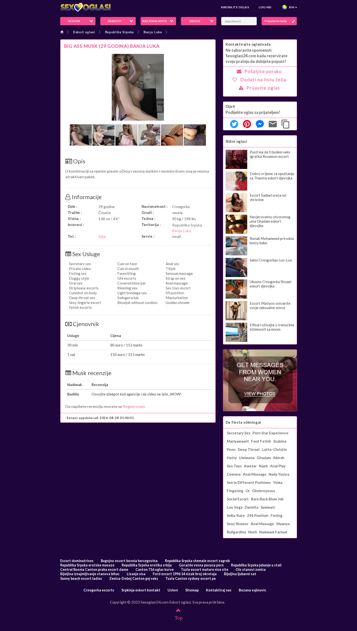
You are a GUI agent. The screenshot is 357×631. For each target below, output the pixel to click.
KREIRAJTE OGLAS (235, 7)
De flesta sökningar (244, 422)
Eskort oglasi (84, 32)
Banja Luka (153, 32)
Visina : (74, 218)
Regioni (74, 21)
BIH (291, 7)
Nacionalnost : (155, 206)
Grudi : (148, 212)
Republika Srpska (119, 32)
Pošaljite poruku (263, 71)
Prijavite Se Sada (275, 21)
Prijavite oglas (263, 88)
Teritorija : (151, 224)
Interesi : (76, 224)
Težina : (149, 218)
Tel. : (72, 236)
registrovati (134, 406)
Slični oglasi (236, 141)
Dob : (72, 206)
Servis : (148, 236)
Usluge (195, 21)
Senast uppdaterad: (100, 418)
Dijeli (230, 106)
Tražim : (75, 212)
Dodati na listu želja (263, 79)
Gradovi (114, 21)
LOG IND (265, 7)
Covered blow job (131, 283)
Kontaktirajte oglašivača (248, 44)
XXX (102, 236)
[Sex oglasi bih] (85, 7)
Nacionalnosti (155, 21)
